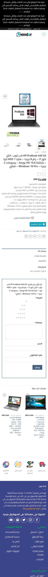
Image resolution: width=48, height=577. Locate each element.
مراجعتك (38, 322)
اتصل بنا (16, 541)
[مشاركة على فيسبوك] (39, 236)
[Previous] (42, 115)
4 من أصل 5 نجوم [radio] (33, 313)
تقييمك (38, 297)
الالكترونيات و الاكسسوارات (30, 231)
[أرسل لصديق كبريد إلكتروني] (31, 236)
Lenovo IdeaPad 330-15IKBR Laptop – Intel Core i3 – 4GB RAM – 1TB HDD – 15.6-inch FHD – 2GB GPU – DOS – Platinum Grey (15, 426)
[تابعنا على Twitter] (24, 520)
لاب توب (18, 231)
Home (44, 152)
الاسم (40, 343)
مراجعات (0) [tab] (42, 251)
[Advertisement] (24, 63)
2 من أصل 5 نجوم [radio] (33, 305)
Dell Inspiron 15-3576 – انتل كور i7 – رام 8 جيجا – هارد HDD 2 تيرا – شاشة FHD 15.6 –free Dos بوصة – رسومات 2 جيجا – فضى (38, 427)
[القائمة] (44, 34)
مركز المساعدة (12, 532)
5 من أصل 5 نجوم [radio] (33, 318)
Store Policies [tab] (40, 256)
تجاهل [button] (20, 11)
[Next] (4, 115)
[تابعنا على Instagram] (30, 520)
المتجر (37, 152)
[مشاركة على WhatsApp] (44, 236)
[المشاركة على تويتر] (35, 236)
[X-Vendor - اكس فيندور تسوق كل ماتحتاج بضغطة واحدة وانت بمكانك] (24, 34)
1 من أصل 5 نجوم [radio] (35, 301)
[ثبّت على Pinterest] (26, 236)
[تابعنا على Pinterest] (17, 520)
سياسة (12, 537)
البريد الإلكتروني (36, 355)
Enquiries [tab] (42, 260)
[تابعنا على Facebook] (37, 520)
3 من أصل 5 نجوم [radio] (33, 309)
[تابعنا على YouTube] (11, 520)
